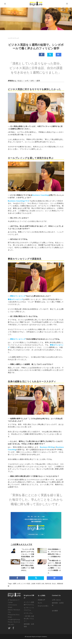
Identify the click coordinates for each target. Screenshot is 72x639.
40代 (18, 583)
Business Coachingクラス (18, 201)
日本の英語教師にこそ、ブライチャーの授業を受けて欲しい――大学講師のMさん (54, 554)
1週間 (14, 583)
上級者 (33, 583)
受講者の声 (41, 600)
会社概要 (55, 611)
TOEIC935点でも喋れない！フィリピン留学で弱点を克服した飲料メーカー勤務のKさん (27, 565)
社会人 (54, 583)
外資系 (38, 583)
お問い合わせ (56, 600)
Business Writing (47, 447)
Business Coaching (40, 195)
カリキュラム (28, 613)
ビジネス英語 (25, 583)
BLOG (40, 603)
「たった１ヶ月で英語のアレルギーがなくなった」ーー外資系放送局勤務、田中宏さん (27, 554)
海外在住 (48, 583)
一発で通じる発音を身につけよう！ (29, 618)
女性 (42, 583)
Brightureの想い (43, 606)
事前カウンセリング (18, 296)
